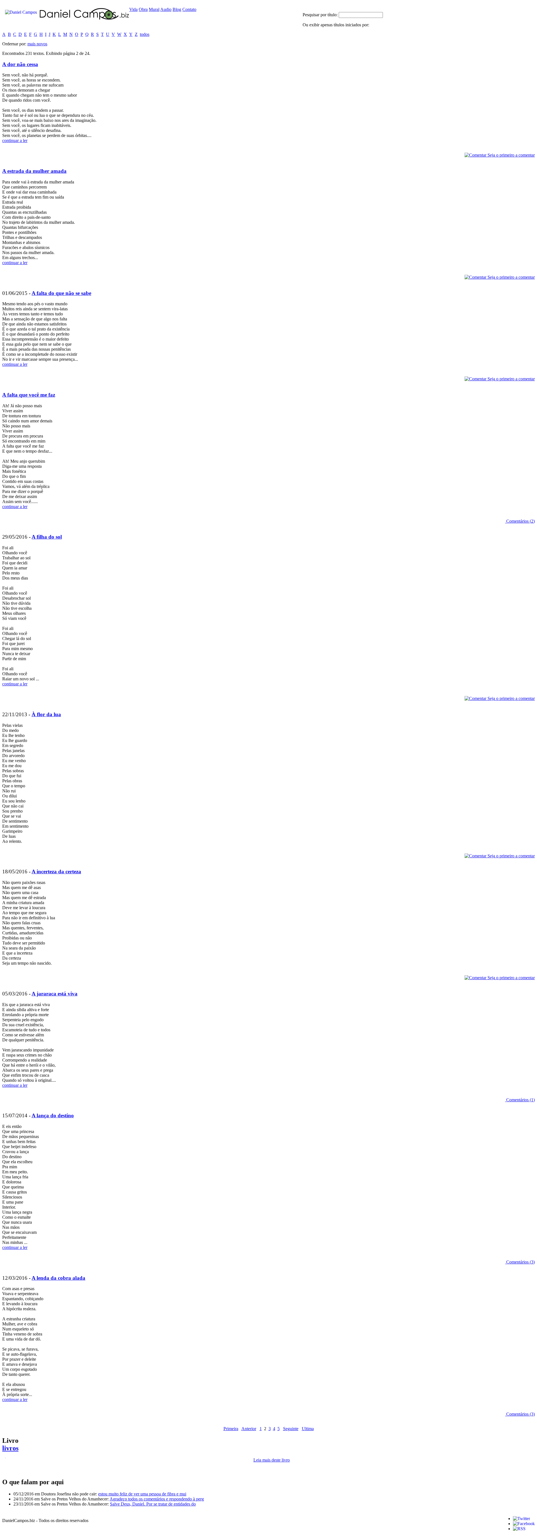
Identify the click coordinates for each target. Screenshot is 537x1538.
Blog (177, 9)
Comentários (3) (520, 1262)
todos (144, 34)
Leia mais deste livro (271, 1460)
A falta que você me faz (28, 395)
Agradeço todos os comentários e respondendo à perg (157, 1499)
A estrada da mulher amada (34, 171)
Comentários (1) (520, 1099)
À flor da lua (46, 714)
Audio (165, 9)
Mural (154, 9)
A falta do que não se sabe (61, 293)
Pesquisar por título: (321, 14)
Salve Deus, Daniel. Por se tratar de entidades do (153, 1504)
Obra (143, 9)
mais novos (37, 43)
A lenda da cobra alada (58, 1278)
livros (10, 1448)
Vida (133, 9)
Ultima (308, 1428)
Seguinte (290, 1428)
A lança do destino (53, 1115)
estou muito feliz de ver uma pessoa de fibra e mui (142, 1494)
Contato (189, 9)
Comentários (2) (520, 521)
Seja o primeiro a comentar (510, 155)
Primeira (230, 1428)
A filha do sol (47, 537)
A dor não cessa (20, 64)
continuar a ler (14, 140)
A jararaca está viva (54, 994)
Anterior (248, 1428)
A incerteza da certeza (56, 871)
